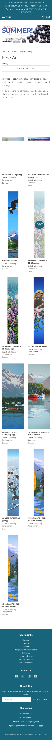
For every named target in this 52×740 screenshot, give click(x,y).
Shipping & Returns (26, 660)
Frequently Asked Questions (26, 650)
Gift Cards (26, 653)
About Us (26, 643)
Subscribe (40, 699)
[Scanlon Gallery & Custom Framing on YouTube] (35, 677)
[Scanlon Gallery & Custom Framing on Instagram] (29, 677)
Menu (8, 17)
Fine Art (13, 52)
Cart (48, 17)
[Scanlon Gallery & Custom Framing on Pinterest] (22, 677)
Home (4, 52)
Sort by (5, 64)
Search (26, 640)
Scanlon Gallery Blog (26, 656)
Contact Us (26, 647)
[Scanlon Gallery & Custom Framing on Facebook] (16, 677)
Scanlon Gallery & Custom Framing (33, 734)
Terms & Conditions (26, 663)
